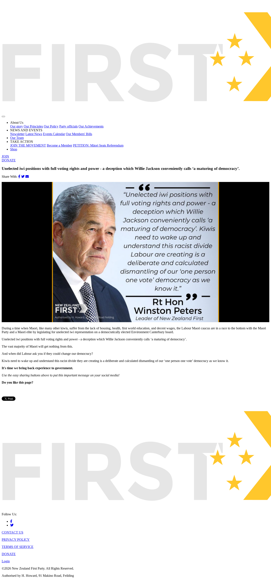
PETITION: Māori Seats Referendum (98, 145)
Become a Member (59, 145)
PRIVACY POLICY (16, 539)
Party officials (68, 126)
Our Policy (51, 126)
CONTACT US (12, 532)
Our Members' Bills (79, 134)
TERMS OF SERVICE (17, 547)
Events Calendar (54, 134)
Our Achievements (91, 126)
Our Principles (33, 126)
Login (6, 561)
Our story (16, 126)
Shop (13, 149)
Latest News (33, 134)
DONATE (9, 160)
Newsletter (17, 134)
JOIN (5, 156)
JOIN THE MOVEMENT (28, 145)
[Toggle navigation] (3, 116)
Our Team (17, 138)
